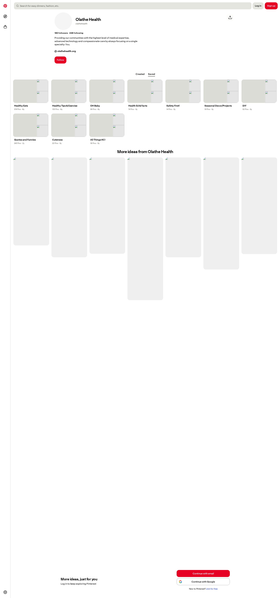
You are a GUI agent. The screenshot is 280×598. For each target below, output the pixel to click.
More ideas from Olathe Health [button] (145, 151)
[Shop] (5, 26)
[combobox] (134, 5)
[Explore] (5, 16)
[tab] (140, 74)
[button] (61, 33)
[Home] (5, 5)
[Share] (230, 17)
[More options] (5, 592)
